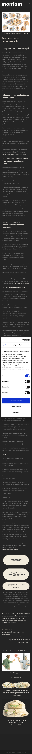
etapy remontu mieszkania (23, 613)
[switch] (27, 381)
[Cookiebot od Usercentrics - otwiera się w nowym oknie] (22, 340)
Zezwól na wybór (16, 406)
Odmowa (16, 412)
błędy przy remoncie (10, 613)
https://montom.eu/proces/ (21, 283)
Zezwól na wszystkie (16, 401)
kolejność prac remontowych (10, 617)
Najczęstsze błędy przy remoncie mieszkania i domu (16, 674)
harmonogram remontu (8, 615)
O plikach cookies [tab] (24, 345)
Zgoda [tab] (4, 345)
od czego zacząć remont (14, 618)
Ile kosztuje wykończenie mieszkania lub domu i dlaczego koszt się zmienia (16, 692)
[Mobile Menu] (29, 4)
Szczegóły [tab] (13, 345)
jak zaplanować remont (21, 615)
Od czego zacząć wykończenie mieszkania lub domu (16, 721)
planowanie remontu (13, 620)
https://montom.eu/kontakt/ (10, 549)
